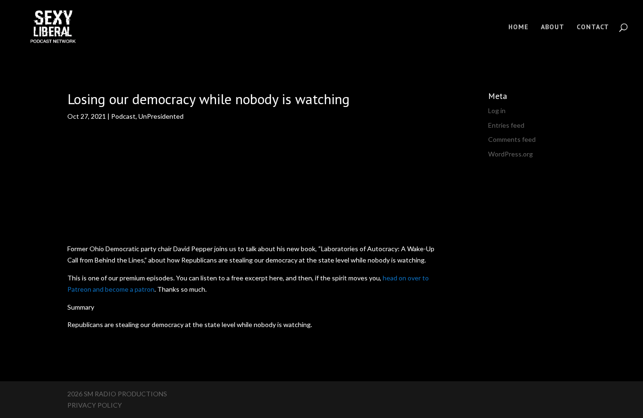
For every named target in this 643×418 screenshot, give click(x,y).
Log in (497, 111)
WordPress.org (510, 154)
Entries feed (506, 125)
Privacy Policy (94, 405)
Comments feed (512, 139)
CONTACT (593, 27)
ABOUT (552, 27)
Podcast (123, 116)
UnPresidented (161, 116)
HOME (518, 27)
